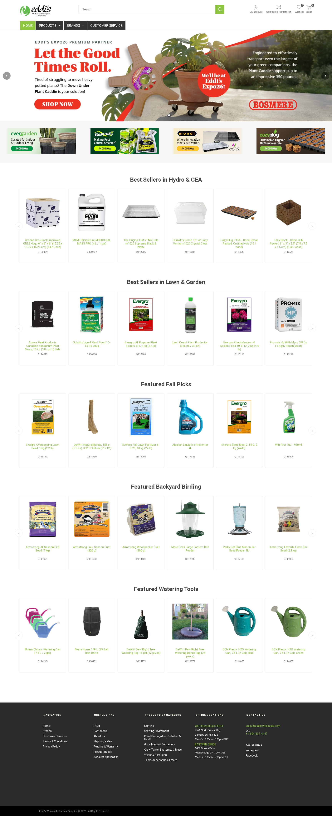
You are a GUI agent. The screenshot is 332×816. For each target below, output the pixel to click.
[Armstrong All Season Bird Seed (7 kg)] (42, 519)
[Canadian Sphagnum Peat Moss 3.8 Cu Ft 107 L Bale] (42, 314)
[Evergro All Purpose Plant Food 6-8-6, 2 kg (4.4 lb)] (141, 314)
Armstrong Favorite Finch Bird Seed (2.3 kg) (289, 548)
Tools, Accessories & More (160, 760)
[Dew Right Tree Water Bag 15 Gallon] (141, 621)
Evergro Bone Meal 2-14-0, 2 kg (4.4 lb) (239, 446)
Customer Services (55, 736)
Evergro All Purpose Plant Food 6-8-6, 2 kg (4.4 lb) (141, 344)
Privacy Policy (51, 746)
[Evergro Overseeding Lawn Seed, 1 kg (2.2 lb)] (42, 417)
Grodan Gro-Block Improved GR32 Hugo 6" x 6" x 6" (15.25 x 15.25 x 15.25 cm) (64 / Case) (42, 243)
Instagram (252, 750)
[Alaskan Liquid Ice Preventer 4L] (190, 417)
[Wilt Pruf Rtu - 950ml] (288, 417)
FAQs (97, 725)
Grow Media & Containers (159, 744)
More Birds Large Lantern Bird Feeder (190, 548)
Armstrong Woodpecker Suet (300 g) (141, 548)
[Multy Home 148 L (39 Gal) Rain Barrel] (92, 621)
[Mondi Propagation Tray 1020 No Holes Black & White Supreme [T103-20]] (141, 212)
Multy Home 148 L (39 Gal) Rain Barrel (92, 651)
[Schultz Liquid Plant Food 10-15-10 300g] (92, 314)
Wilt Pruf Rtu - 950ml (288, 444)
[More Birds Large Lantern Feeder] (190, 519)
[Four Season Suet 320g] (92, 519)
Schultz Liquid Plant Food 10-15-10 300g (91, 344)
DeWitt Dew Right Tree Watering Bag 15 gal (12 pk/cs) (141, 651)
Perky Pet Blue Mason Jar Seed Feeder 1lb (239, 548)
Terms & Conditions (55, 741)
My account (256, 11)
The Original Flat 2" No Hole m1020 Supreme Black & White (141, 243)
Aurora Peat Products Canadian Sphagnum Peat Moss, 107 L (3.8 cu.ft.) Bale (42, 346)
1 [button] (163, 115)
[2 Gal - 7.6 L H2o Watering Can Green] (288, 621)
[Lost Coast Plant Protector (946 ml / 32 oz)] (190, 314)
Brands (47, 731)
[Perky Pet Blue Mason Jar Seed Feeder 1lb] (239, 519)
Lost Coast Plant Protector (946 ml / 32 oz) (190, 344)
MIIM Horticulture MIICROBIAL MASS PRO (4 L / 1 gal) (92, 241)
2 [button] (169, 115)
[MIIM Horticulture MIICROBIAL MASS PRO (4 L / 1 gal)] (92, 212)
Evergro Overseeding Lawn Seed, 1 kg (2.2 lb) (42, 446)
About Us (99, 736)
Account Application (106, 756)
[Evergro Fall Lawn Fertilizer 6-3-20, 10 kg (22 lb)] (141, 417)
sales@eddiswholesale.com (263, 725)
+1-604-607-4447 (256, 733)
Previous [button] (7, 76)
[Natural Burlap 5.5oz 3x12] (92, 417)
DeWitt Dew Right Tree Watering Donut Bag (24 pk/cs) (190, 653)
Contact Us (101, 731)
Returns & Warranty (106, 746)
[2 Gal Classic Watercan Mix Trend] (42, 621)
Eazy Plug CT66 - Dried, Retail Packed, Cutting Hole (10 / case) (239, 243)
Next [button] (325, 76)
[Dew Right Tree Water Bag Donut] (190, 621)
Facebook (252, 755)
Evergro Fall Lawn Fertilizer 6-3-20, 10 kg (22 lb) (141, 446)
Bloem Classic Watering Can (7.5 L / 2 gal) (43, 651)
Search (219, 9)
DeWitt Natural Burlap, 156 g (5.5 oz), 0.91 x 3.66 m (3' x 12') (91, 446)
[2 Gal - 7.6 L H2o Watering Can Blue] (239, 621)
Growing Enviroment (156, 731)
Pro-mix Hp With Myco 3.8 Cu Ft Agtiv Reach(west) (288, 344)
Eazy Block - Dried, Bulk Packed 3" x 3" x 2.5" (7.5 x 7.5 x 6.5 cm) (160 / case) (288, 243)
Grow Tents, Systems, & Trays (163, 749)
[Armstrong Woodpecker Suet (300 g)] (141, 519)
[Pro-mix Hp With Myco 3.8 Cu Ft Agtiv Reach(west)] (288, 314)
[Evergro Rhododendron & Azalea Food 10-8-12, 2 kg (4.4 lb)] (239, 314)
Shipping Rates (103, 741)
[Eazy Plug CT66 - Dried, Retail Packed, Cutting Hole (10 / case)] (239, 212)
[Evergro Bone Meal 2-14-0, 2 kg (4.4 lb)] (239, 417)
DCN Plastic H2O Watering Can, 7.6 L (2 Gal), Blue (239, 651)
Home (46, 725)
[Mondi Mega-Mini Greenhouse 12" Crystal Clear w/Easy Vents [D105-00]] (190, 212)
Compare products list (278, 11)
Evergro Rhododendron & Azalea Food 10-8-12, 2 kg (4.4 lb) (239, 346)
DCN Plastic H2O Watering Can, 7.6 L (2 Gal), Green (288, 651)
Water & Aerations (155, 754)
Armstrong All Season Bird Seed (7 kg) (42, 548)
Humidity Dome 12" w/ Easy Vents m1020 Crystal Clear (190, 241)
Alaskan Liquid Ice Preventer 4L (190, 446)
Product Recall (103, 751)
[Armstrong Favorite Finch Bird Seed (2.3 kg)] (288, 519)
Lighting (149, 725)
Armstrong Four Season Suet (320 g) (91, 548)
